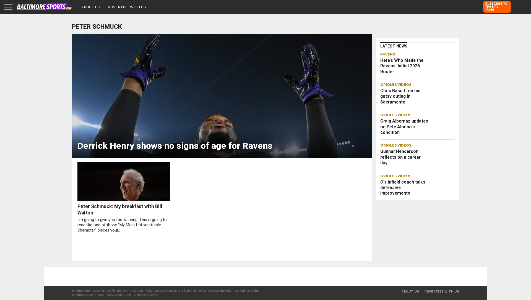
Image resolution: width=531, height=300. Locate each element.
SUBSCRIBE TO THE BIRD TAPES (496, 7)
